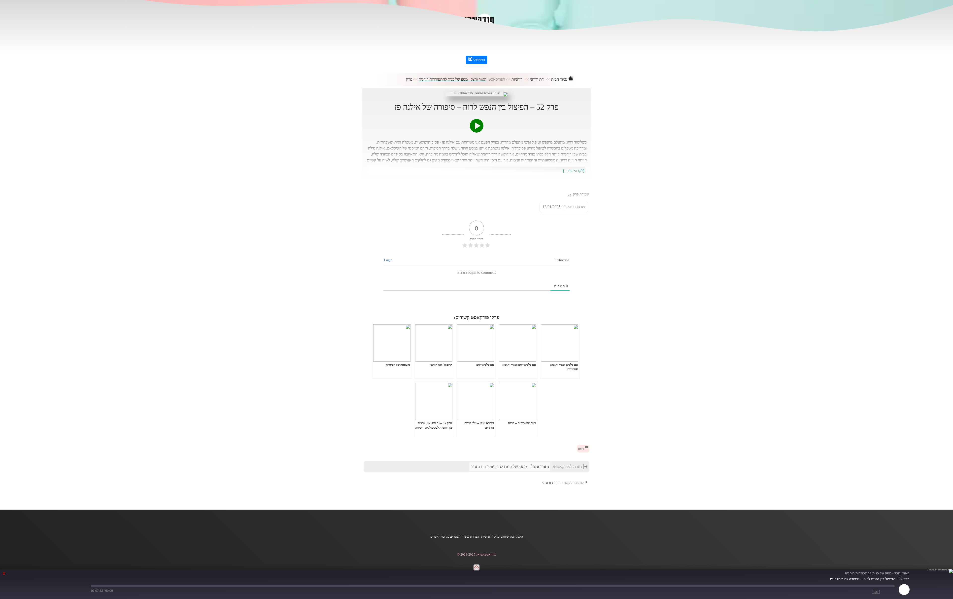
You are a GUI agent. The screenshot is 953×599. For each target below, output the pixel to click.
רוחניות (516, 79)
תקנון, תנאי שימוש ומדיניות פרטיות (502, 536)
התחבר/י (478, 60)
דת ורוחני (537, 79)
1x (876, 592)
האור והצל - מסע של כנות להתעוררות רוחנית (452, 79)
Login (388, 260)
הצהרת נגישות (470, 536)
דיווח (581, 448)
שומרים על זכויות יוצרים (444, 536)
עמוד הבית (559, 79)
